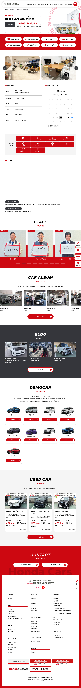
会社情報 (70, 4)
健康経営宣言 (56, 606)
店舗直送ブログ (35, 623)
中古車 (38, 4)
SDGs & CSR (63, 4)
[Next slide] (74, 68)
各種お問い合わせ (26, 564)
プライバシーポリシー (58, 620)
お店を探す (29, 4)
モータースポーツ (35, 626)
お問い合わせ (56, 635)
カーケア (10, 652)
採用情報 (33, 652)
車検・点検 (10, 644)
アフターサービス (45, 4)
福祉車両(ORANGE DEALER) (15, 619)
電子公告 (55, 601)
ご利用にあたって (57, 622)
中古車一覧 (40, 537)
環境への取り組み (57, 603)
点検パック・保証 (12, 647)
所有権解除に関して (58, 637)
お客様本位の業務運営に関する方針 (62, 611)
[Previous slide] (7, 68)
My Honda (33, 608)
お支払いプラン (11, 614)
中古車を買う (11, 629)
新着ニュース (34, 621)
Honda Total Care (36, 601)
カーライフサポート (54, 4)
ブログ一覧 (40, 369)
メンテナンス (11, 649)
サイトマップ (56, 625)
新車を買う (10, 609)
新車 (34, 4)
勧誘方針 (55, 617)
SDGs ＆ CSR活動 (35, 631)
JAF (32, 606)
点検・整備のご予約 (55, 564)
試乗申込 (13, 419)
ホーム (6, 9)
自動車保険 (33, 603)
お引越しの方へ (34, 611)
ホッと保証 (10, 631)
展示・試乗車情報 (12, 616)
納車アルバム (40, 316)
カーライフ (33, 598)
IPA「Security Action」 (59, 608)
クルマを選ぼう (11, 611)
